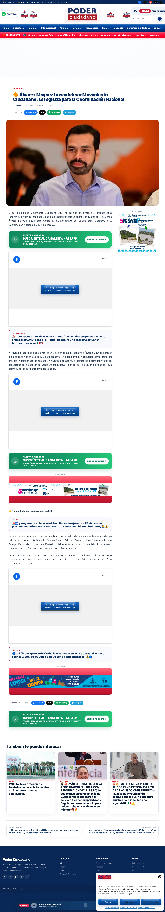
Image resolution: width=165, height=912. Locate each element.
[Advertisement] (82, 57)
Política (64, 28)
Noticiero (77, 28)
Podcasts (118, 28)
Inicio (6, 28)
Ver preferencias (151, 902)
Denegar (130, 902)
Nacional (32, 28)
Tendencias (92, 28)
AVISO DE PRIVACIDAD (128, 908)
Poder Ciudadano (16, 859)
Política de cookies (112, 908)
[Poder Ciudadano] (82, 14)
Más (104, 28)
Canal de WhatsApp (104, 863)
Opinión (158, 28)
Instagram (100, 870)
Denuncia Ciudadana (138, 28)
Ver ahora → (155, 35)
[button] (160, 877)
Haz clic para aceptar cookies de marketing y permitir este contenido (60, 289)
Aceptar (108, 902)
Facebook (100, 867)
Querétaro (18, 28)
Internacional (48, 28)
